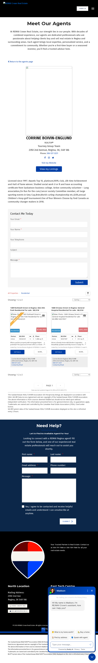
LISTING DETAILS (17, 352)
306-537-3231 (52, 153)
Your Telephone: (17, 240)
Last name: (56, 454)
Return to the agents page (21, 62)
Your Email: (15, 219)
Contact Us (82, 8)
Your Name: (15, 229)
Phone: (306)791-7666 (18, 606)
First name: (27, 454)
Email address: (29, 465)
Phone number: (58, 465)
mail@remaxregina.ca (19, 611)
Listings (53, 169)
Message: (14, 260)
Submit (79, 282)
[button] (82, 8)
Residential (25, 293)
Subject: (13, 250)
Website (52, 163)
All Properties (13, 293)
